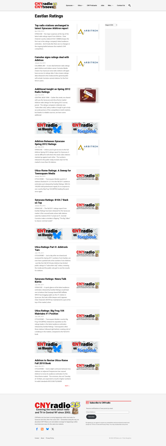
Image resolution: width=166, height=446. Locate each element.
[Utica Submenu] (83, 5)
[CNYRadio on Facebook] (37, 429)
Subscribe (91, 417)
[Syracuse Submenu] (74, 5)
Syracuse (69, 5)
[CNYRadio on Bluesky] (47, 429)
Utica (80, 5)
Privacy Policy (50, 438)
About (42, 438)
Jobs (102, 5)
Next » (67, 386)
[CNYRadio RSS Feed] (42, 429)
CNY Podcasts (92, 5)
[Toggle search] (129, 5)
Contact (37, 438)
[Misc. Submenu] (113, 5)
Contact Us (121, 5)
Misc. (110, 5)
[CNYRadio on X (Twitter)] (53, 429)
